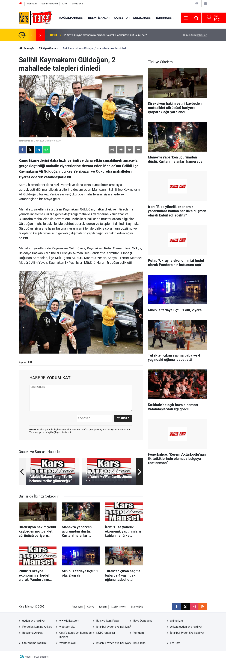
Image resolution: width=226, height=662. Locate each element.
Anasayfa (28, 48)
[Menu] (186, 18)
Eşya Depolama (142, 620)
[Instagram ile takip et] (194, 606)
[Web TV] (197, 3)
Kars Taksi (139, 643)
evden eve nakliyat (33, 620)
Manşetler (32, 3)
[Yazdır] (112, 149)
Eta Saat (175, 643)
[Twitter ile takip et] (185, 606)
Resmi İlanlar (99, 17)
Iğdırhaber (165, 17)
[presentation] (31, 35)
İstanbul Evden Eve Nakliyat (187, 632)
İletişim (103, 606)
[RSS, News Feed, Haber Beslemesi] (202, 606)
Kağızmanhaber (72, 17)
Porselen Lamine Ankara (37, 626)
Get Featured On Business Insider (75, 635)
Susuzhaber (143, 17)
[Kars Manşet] (35, 17)
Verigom (138, 632)
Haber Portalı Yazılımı (37, 656)
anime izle (176, 620)
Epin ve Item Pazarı (108, 620)
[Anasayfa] (21, 3)
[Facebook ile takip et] (176, 606)
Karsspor (122, 17)
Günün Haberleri (49, 3)
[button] (120, 149)
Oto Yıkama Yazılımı (34, 643)
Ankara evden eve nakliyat (186, 626)
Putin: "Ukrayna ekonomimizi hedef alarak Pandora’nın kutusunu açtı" (105, 35)
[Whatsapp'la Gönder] (46, 149)
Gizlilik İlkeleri (118, 606)
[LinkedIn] (38, 149)
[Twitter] (30, 149)
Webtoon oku (67, 643)
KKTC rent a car (105, 632)
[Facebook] (22, 149)
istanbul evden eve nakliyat (113, 626)
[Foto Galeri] (205, 3)
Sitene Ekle (77, 3)
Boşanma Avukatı (32, 632)
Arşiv (64, 3)
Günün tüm (195, 35)
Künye (90, 606)
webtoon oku (67, 626)
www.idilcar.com (69, 620)
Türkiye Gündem (48, 48)
